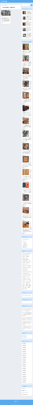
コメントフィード (25, 392)
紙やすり (26, 287)
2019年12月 (24, 353)
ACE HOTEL (27, 256)
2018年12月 (24, 376)
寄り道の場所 (4, 1)
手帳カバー (24, 285)
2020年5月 (24, 347)
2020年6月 (24, 345)
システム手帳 (28, 265)
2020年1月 (24, 351)
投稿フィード (25, 390)
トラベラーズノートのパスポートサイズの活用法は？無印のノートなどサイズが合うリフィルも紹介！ (27, 322)
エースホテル (24, 262)
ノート (27, 276)
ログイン (24, 388)
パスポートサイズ (25, 279)
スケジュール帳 (24, 267)
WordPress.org (25, 394)
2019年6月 (24, 364)
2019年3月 (24, 370)
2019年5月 (24, 366)
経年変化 (29, 287)
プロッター (24, 241)
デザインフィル (29, 267)
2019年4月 (24, 368)
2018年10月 (24, 380)
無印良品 (30, 285)
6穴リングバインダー (28, 253)
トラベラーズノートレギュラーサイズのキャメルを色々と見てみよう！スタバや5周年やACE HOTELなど (27, 213)
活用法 (27, 285)
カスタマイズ (28, 262)
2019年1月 (24, 374)
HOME (17, 401)
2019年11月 (24, 355)
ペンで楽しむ (25, 243)
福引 (23, 287)
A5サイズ (24, 256)
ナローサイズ (24, 276)
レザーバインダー (28, 282)
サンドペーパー (24, 265)
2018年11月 (24, 378)
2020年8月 (24, 343)
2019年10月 (24, 357)
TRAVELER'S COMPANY (26, 259)
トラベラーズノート (26, 239)
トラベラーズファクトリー (26, 273)
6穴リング (24, 253)
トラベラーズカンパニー (25, 268)
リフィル (24, 282)
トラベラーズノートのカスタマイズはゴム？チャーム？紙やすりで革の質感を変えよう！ (27, 318)
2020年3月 (24, 349)
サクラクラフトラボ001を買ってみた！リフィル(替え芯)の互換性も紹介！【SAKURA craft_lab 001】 (27, 313)
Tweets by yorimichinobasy (26, 295)
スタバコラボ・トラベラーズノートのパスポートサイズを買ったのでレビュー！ (27, 309)
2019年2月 (24, 372)
